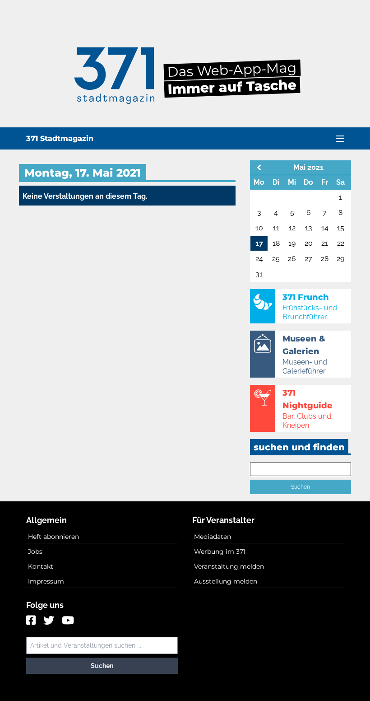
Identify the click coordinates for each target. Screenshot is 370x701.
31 (259, 274)
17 (259, 243)
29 (340, 258)
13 (308, 228)
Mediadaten (212, 537)
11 (276, 228)
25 (276, 258)
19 (292, 243)
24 (259, 258)
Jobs (35, 551)
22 (340, 243)
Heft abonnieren (53, 537)
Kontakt (40, 566)
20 (309, 243)
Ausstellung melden (225, 581)
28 (324, 258)
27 (308, 258)
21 (324, 243)
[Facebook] (32, 621)
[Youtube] (68, 621)
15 (340, 228)
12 (292, 228)
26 (292, 258)
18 (276, 243)
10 (259, 228)
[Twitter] (49, 621)
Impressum (46, 581)
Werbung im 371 (219, 551)
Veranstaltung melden (229, 566)
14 (324, 228)
